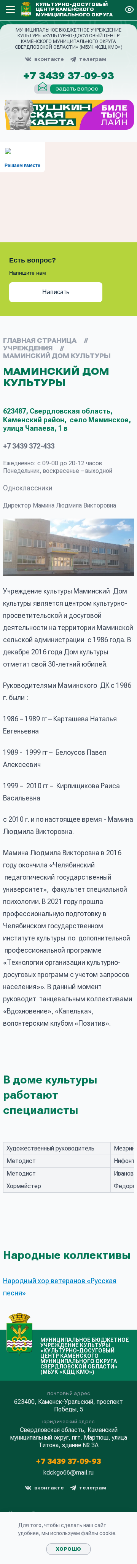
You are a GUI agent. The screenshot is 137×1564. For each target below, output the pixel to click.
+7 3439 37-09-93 (68, 76)
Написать (55, 292)
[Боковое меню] (10, 10)
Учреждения (28, 348)
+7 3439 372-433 (28, 446)
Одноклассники (28, 488)
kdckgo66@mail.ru (68, 1473)
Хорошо (68, 1549)
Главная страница (39, 340)
